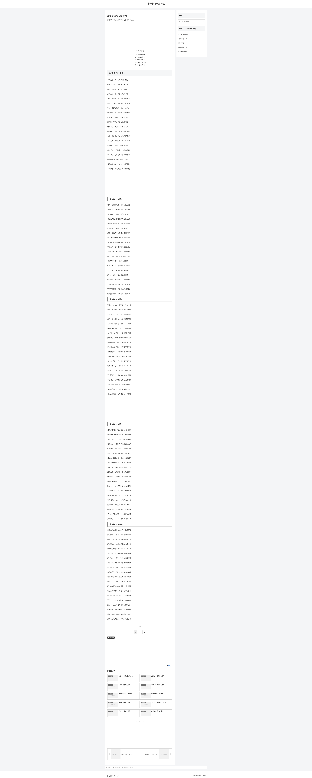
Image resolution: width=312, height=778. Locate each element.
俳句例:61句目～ (141, 62)
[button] (203, 21)
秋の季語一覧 (182, 47)
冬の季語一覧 (182, 51)
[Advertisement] (139, 34)
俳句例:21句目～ (141, 57)
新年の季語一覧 (183, 34)
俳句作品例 (111, 637)
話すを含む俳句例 (140, 54)
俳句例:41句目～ (141, 60)
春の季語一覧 (182, 39)
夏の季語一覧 (182, 43)
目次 (137, 51)
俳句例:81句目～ (141, 65)
